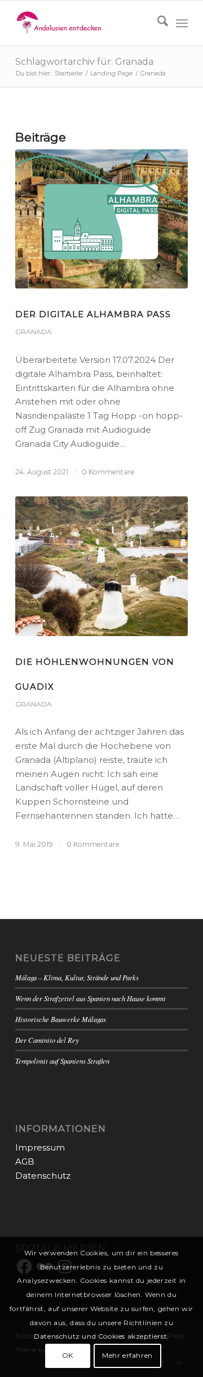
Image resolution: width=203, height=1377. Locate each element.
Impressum (40, 1147)
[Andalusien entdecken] (84, 23)
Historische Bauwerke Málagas (60, 1019)
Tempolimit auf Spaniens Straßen (62, 1060)
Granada (33, 331)
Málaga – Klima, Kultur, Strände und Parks (77, 977)
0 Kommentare (108, 472)
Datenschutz (42, 1175)
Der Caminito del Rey (47, 1040)
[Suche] (157, 23)
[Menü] (182, 23)
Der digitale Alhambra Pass (93, 314)
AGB (24, 1161)
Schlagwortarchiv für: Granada (84, 61)
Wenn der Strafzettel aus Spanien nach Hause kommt (90, 998)
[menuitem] (157, 23)
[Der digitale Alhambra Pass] (101, 218)
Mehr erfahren (127, 1355)
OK (67, 1355)
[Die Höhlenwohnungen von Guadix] (101, 566)
